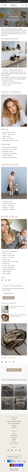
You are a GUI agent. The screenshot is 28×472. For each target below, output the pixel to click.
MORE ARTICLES (14, 370)
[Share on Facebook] (2, 280)
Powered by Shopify (14, 470)
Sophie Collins (9, 216)
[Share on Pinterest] (9, 280)
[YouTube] (9, 362)
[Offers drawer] (5, 5)
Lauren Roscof (9, 38)
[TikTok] (13, 362)
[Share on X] (5, 280)
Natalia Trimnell (11, 92)
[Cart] (26, 5)
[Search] (22, 5)
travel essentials (15, 1)
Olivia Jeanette (10, 164)
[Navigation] (1, 5)
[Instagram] (2, 362)
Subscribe (8, 297)
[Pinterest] (6, 362)
